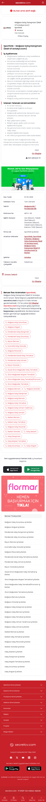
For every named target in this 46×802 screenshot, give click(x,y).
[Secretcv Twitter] (17, 758)
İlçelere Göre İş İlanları (12, 691)
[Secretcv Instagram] (35, 758)
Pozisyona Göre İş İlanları (13, 697)
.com (23, 2)
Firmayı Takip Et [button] (10, 274)
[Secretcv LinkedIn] (29, 758)
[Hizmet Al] (23, 178)
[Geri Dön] (3, 3)
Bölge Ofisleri (8, 732)
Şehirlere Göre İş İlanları (12, 685)
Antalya (27, 257)
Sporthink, (28, 236)
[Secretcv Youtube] (23, 758)
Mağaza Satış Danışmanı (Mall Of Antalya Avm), (33, 241)
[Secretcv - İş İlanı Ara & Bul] (12, 768)
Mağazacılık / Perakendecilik (30, 207)
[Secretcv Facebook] (11, 758)
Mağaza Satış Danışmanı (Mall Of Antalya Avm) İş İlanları (32, 249)
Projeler (6, 726)
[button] (36, 153)
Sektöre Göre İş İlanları (12, 702)
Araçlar (6, 720)
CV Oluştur (34, 303)
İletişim (6, 714)
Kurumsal (7, 708)
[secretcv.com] (23, 745)
